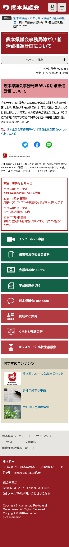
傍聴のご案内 (28, 316)
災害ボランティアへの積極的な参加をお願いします (33, 202)
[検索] (52, 7)
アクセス (7, 442)
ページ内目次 (34, 59)
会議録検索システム (32, 270)
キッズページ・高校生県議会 (37, 347)
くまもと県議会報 (31, 331)
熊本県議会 (20, 18)
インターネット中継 (31, 239)
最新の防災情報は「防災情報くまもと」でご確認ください (32, 223)
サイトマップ (43, 436)
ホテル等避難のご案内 (16, 211)
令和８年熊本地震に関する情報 (21, 193)
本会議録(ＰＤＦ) (29, 285)
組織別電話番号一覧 (15, 448)
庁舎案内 (30, 442)
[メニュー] (62, 7)
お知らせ (35, 18)
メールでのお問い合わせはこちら (29, 493)
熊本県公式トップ (13, 436)
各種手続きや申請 (34, 390)
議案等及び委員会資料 (34, 254)
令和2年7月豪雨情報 (36, 407)
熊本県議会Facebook (34, 301)
